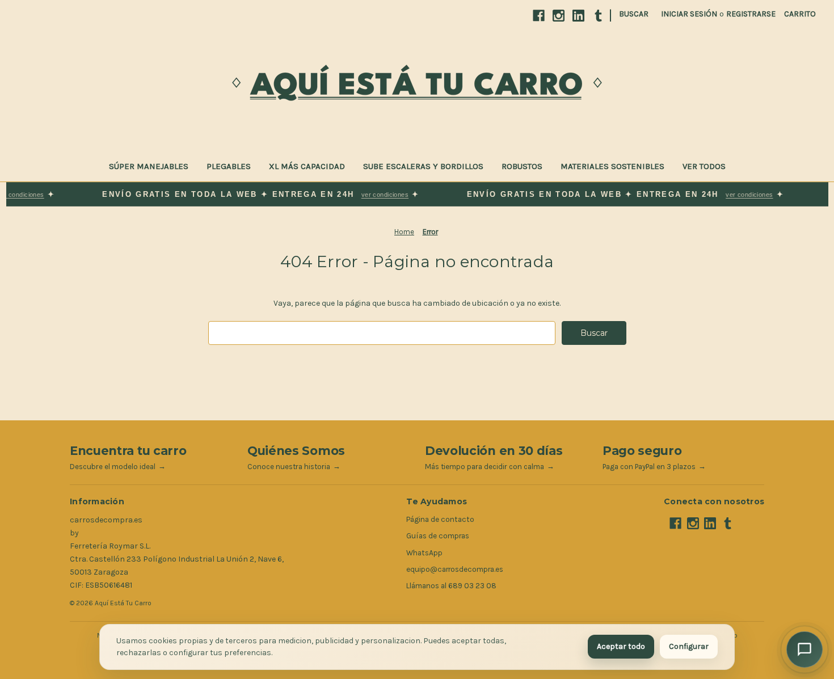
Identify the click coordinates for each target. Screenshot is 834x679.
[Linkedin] (578, 16)
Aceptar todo (621, 646)
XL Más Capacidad (307, 166)
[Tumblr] (598, 16)
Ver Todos (704, 166)
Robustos (522, 166)
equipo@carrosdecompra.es (454, 569)
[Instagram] (559, 16)
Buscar (633, 14)
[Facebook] (539, 16)
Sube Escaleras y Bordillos (423, 166)
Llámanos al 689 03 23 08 (451, 585)
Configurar (689, 646)
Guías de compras (437, 536)
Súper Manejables (148, 166)
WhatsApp (424, 553)
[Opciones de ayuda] (804, 649)
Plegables (229, 166)
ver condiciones (374, 194)
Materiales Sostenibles (612, 166)
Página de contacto (440, 519)
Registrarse (751, 14)
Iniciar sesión (689, 14)
